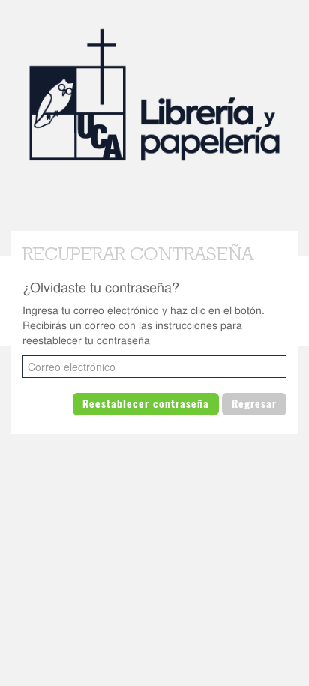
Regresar (254, 404)
